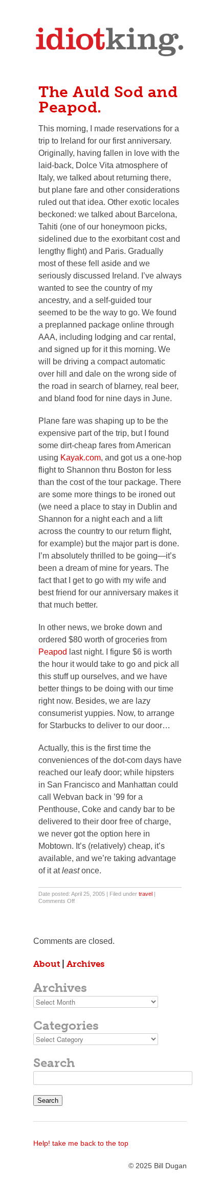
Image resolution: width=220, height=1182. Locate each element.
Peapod (52, 651)
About (46, 964)
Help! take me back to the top (80, 1143)
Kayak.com (80, 457)
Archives (85, 964)
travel (145, 894)
